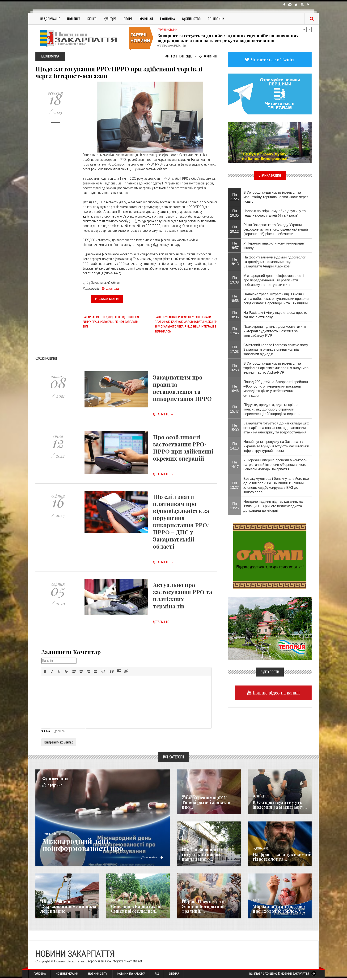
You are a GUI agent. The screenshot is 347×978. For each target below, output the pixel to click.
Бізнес (92, 18)
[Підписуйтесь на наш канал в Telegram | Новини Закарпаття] (270, 94)
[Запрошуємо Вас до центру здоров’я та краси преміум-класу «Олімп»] (269, 555)
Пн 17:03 (234, 349)
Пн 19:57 (234, 245)
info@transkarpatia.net (127, 961)
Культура (110, 18)
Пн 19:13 (234, 261)
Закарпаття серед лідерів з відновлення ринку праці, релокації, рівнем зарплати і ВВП (111, 321)
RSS (157, 973)
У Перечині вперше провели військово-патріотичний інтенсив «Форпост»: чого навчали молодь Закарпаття (275, 464)
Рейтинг (210, 56)
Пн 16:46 (234, 388)
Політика (73, 18)
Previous (304, 29)
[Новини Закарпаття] (81, 38)
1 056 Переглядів (181, 56)
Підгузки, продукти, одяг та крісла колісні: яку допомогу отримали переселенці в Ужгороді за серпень (271, 409)
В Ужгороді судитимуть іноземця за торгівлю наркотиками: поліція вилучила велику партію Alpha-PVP (276, 367)
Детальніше (163, 414)
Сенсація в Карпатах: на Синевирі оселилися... (137, 909)
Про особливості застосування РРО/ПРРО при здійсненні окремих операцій (183, 447)
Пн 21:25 (234, 196)
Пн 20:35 (234, 213)
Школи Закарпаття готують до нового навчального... (203, 854)
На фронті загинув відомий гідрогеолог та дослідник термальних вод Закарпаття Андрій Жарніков (274, 261)
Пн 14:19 (234, 446)
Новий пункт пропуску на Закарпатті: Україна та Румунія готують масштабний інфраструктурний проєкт (228, 38)
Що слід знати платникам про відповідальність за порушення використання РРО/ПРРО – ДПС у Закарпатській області (181, 521)
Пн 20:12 (234, 229)
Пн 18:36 (234, 314)
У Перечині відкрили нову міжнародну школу (274, 245)
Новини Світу (97, 973)
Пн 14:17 (234, 464)
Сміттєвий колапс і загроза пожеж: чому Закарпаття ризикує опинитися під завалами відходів (275, 349)
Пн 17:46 (234, 331)
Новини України (67, 973)
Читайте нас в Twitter (272, 59)
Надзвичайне (50, 18)
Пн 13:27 (234, 485)
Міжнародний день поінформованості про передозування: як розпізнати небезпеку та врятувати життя (273, 280)
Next (309, 29)
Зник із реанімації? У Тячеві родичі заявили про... (206, 802)
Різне (256, 900)
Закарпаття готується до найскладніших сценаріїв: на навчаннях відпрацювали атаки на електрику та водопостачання (276, 427)
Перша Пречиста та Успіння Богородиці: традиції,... (203, 906)
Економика (110, 288)
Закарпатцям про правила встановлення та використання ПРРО (182, 387)
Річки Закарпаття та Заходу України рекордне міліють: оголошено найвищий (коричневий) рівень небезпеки (275, 229)
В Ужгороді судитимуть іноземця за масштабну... (280, 804)
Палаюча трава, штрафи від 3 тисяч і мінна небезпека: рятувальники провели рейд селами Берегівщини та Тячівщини (276, 298)
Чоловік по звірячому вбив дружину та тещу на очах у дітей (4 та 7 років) (274, 213)
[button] (45, 671)
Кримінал (146, 18)
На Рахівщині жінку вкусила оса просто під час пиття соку (275, 314)
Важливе (115, 900)
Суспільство (191, 18)
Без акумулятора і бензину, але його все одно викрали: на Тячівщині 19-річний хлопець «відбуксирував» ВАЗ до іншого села (276, 485)
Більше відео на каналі (275, 692)
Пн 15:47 (234, 409)
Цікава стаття (108, 298)
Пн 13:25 (234, 506)
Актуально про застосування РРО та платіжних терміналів (182, 595)
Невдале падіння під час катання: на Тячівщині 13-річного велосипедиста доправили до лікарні (273, 505)
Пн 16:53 (234, 367)
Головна (40, 973)
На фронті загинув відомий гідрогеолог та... (282, 856)
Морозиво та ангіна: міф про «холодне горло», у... (279, 909)
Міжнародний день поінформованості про (82, 844)
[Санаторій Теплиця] (270, 628)
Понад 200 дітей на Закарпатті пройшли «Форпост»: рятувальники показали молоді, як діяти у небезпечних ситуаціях (275, 388)
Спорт (127, 18)
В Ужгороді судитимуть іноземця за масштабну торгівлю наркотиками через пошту (275, 196)
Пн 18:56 (234, 298)
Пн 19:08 (234, 280)
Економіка (167, 18)
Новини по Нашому (131, 973)
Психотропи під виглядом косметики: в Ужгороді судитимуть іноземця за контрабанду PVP (274, 330)
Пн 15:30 (234, 427)
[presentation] (45, 671)
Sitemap (174, 973)
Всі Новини (216, 18)
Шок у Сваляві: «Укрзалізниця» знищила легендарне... (68, 906)
